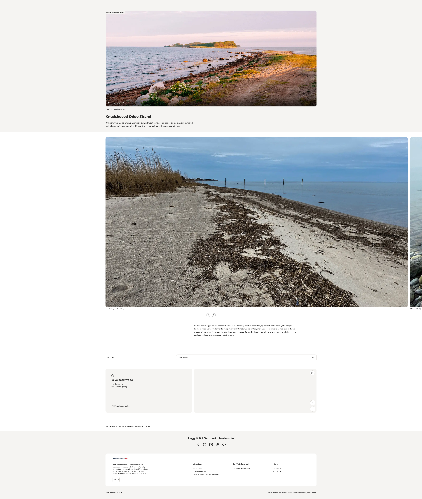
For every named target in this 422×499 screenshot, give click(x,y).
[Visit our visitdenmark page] (211, 444)
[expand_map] (312, 372)
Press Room (197, 468)
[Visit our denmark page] (198, 444)
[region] (255, 391)
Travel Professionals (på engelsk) (206, 474)
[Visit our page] (204, 444)
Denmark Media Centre (242, 468)
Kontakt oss (277, 471)
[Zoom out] (312, 409)
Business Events (199, 471)
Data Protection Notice (277, 493)
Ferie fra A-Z (277, 468)
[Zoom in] (312, 402)
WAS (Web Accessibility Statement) (302, 493)
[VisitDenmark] (120, 458)
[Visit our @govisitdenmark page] (217, 444)
